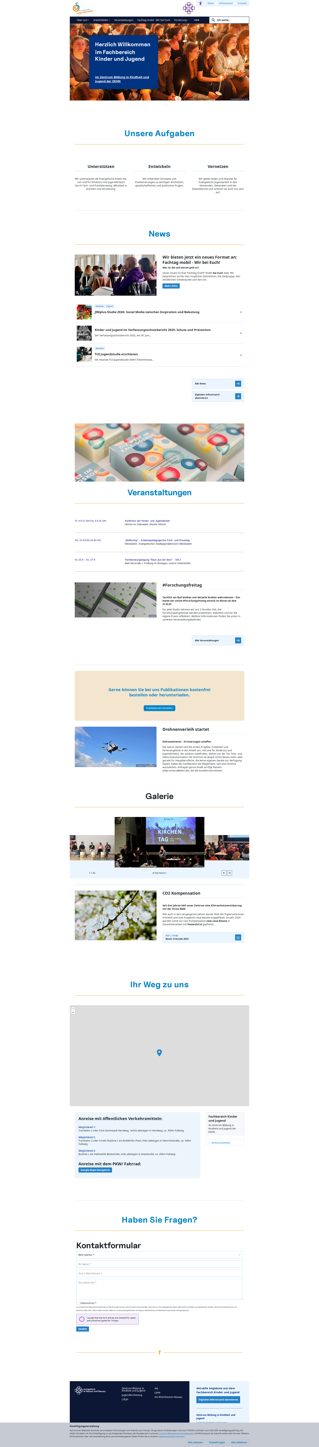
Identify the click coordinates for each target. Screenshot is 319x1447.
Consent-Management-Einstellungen (177, 1433)
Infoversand (226, 3)
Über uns (82, 20)
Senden (82, 1329)
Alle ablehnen (239, 1442)
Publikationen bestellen (159, 708)
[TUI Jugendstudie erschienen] (240, 355)
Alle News (200, 383)
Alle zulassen (195, 1442)
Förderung (180, 20)
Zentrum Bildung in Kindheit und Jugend (133, 1389)
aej (156, 1388)
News (211, 3)
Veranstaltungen (123, 20)
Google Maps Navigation (95, 1170)
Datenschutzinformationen (172, 1436)
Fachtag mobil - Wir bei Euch (153, 20)
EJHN (157, 1392)
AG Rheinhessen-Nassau (168, 1397)
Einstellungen (217, 1442)
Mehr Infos (171, 286)
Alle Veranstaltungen (207, 640)
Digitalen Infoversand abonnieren (207, 396)
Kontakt (242, 3)
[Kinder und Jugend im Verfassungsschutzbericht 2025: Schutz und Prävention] (240, 333)
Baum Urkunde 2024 (177, 938)
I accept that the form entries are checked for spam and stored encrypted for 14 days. (111, 1319)
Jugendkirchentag (132, 1395)
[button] (159, 1053)
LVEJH (125, 1399)
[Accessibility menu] (200, 3)
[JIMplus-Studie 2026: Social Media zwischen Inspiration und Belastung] (240, 312)
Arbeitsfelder (100, 20)
